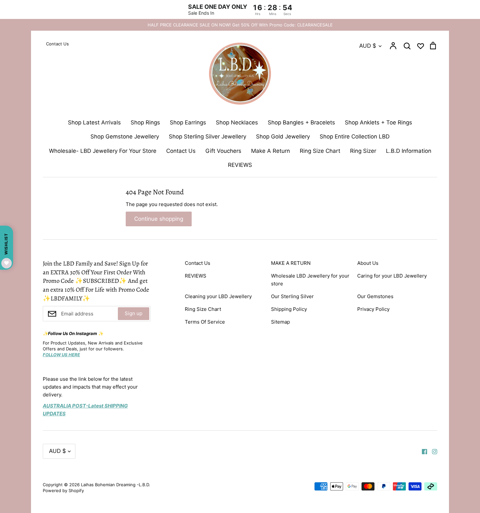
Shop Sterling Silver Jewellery (207, 136)
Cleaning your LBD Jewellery (218, 296)
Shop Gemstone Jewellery (124, 136)
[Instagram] (432, 451)
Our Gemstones (375, 296)
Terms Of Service (205, 322)
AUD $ (367, 45)
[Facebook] (422, 451)
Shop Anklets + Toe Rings (378, 122)
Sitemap (280, 322)
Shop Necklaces (237, 122)
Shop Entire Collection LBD (355, 136)
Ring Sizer (363, 151)
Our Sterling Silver (292, 296)
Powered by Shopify (63, 490)
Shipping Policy (289, 309)
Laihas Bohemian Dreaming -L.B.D (115, 484)
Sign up (133, 313)
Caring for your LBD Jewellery (392, 276)
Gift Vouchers (223, 151)
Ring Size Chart (320, 151)
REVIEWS (240, 165)
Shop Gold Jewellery (283, 136)
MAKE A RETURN (291, 263)
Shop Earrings (188, 122)
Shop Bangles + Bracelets (301, 122)
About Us (367, 263)
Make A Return (270, 151)
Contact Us (181, 151)
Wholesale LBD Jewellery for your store (310, 280)
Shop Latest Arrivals (94, 122)
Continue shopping (158, 219)
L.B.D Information (408, 151)
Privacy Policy (373, 309)
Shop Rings (145, 122)
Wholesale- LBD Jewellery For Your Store (102, 151)
